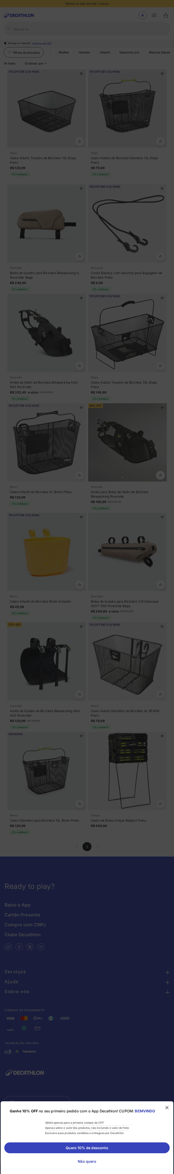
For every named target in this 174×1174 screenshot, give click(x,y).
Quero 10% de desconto (87, 1148)
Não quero (87, 1161)
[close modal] (167, 1107)
